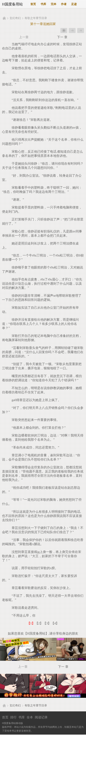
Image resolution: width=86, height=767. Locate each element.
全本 (30, 717)
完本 (53, 4)
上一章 (24, 37)
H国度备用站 (12, 4)
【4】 (55, 623)
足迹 (74, 4)
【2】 (39, 623)
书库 (43, 4)
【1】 (31, 623)
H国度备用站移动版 (12, 723)
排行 (13, 717)
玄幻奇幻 (15, 18)
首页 (33, 4)
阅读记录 (41, 717)
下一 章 (62, 37)
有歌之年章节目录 (36, 18)
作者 (64, 4)
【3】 (47, 623)
